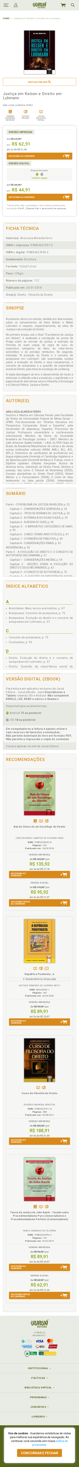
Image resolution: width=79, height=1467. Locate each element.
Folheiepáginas (47, 821)
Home (6, 18)
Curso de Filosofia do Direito (39, 1093)
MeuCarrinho (63, 5)
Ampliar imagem (37, 82)
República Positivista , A (39, 974)
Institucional (38, 1368)
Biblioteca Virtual (38, 1387)
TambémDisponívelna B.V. (41, 821)
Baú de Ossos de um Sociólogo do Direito (39, 826)
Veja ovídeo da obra (47, 969)
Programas (38, 1397)
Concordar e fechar (39, 1453)
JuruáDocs (38, 1406)
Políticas (38, 1378)
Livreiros (38, 1416)
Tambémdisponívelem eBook (35, 821)
